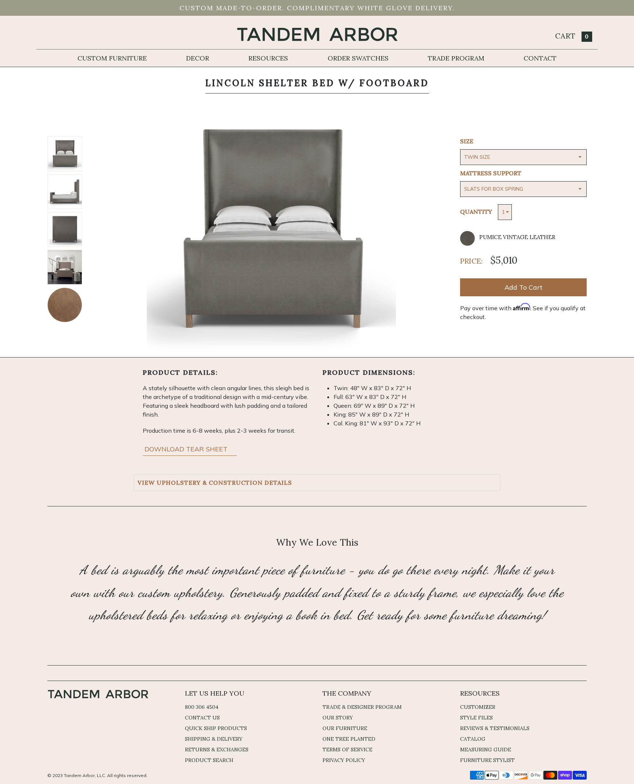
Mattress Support (490, 173)
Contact (540, 58)
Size (466, 141)
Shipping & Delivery (214, 739)
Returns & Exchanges (216, 749)
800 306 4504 (201, 707)
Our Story (338, 717)
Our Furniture (345, 728)
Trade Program (456, 58)
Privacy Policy (344, 760)
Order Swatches (358, 58)
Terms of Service (347, 749)
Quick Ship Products (216, 728)
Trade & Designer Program (362, 707)
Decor (197, 58)
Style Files (476, 717)
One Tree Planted (349, 739)
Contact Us (202, 717)
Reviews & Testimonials (494, 728)
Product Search (209, 760)
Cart (572, 35)
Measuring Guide (485, 749)
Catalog (472, 739)
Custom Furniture (112, 58)
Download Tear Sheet (187, 449)
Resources (268, 58)
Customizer (477, 707)
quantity (476, 211)
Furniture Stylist (487, 760)
